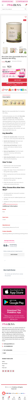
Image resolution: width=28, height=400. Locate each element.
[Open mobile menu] (2, 5)
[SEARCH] (25, 9)
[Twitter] (6, 371)
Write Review (14, 254)
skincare (4, 331)
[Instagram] (11, 371)
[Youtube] (8, 371)
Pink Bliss (10, 327)
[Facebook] (3, 371)
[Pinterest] (13, 371)
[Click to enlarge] (3, 42)
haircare (8, 331)
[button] (2, 32)
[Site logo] (14, 5)
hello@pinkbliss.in (9, 344)
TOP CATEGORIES (7, 350)
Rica (4, 111)
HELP (4, 353)
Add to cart (17, 80)
